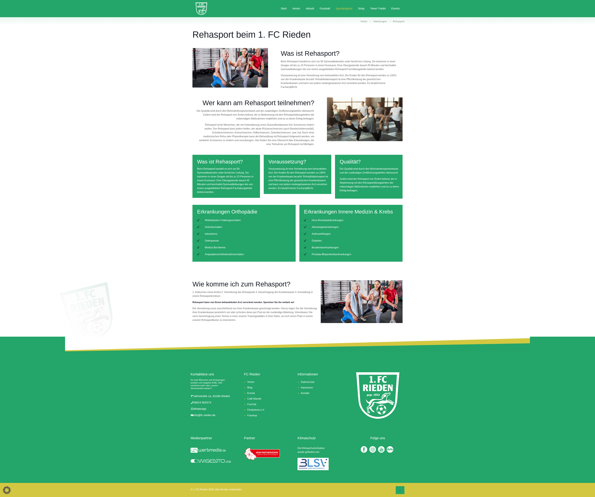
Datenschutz (308, 382)
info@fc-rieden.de (204, 415)
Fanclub (251, 404)
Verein (250, 382)
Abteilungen (380, 21)
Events (251, 393)
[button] (7, 490)
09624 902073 (202, 402)
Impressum (307, 387)
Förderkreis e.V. (256, 410)
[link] (362, 301)
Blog (249, 387)
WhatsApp (199, 408)
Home (364, 21)
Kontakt (305, 393)
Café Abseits (254, 398)
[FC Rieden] (201, 8)
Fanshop (252, 415)
